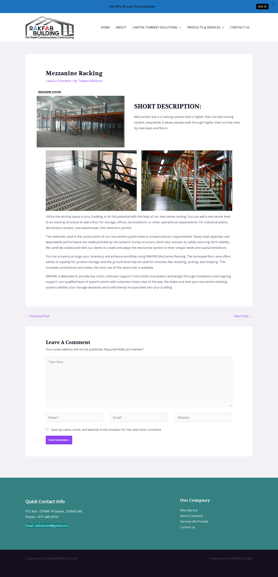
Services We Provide (194, 521)
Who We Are (189, 510)
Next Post (243, 316)
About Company (191, 516)
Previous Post (37, 316)
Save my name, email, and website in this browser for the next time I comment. (106, 430)
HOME (105, 27)
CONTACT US (239, 27)
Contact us (187, 527)
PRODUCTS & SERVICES (203, 27)
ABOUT (121, 27)
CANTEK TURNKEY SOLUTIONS (155, 27)
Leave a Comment (58, 81)
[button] (179, 27)
